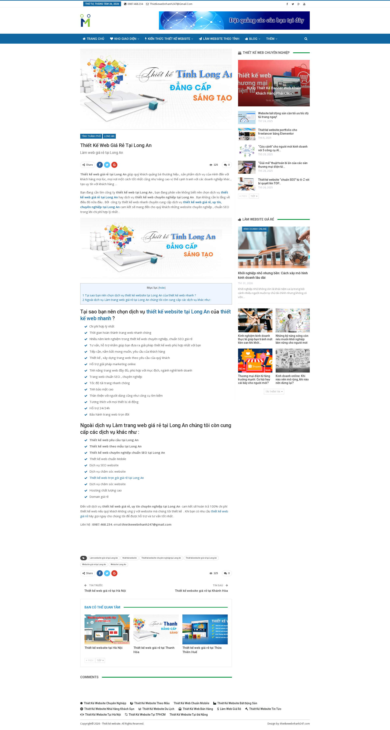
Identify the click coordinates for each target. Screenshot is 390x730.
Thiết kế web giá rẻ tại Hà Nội (105, 591)
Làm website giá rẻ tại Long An (104, 558)
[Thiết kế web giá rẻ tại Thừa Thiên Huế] (205, 629)
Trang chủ (95, 39)
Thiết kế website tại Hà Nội (103, 648)
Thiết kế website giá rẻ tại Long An (201, 558)
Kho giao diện (125, 39)
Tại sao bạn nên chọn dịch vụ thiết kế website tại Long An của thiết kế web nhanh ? (139, 295)
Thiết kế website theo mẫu (152, 703)
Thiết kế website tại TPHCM (147, 714)
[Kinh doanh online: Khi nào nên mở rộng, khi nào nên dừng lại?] (293, 361)
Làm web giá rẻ (230, 709)
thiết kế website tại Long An (178, 312)
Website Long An (118, 564)
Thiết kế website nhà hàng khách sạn (109, 709)
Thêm (270, 39)
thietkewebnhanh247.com (295, 723)
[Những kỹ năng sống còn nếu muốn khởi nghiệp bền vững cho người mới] (293, 320)
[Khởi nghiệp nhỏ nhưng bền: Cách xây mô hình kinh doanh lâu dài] (274, 247)
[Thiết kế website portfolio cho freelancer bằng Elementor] (247, 134)
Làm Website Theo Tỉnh (221, 39)
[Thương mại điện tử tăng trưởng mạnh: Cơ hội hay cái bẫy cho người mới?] (255, 361)
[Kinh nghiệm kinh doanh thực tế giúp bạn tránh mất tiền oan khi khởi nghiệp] (255, 320)
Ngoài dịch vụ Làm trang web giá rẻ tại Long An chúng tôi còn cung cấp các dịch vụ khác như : (146, 300)
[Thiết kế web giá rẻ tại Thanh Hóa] (156, 629)
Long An (109, 136)
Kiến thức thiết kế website (169, 39)
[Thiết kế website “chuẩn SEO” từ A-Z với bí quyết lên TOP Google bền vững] (247, 183)
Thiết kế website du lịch (158, 709)
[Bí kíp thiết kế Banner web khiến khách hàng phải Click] (274, 83)
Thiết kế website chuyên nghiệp (105, 703)
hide (162, 287)
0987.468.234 (135, 4)
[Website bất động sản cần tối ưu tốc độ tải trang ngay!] (247, 117)
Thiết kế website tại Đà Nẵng (189, 714)
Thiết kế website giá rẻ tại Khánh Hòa (201, 591)
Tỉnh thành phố (91, 136)
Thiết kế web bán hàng (198, 709)
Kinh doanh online (255, 229)
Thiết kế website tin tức (265, 709)
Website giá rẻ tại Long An (94, 564)
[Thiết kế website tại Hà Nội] (107, 629)
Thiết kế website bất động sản (237, 703)
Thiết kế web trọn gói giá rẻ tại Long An (116, 478)
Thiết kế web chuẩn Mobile (191, 703)
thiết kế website (129, 558)
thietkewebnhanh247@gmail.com (171, 4)
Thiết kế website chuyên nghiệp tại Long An (161, 558)
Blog (253, 39)
